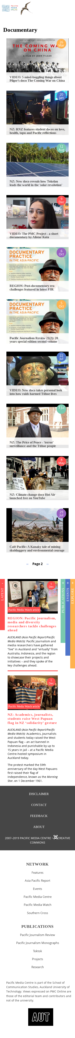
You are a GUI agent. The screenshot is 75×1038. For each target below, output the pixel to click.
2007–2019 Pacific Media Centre (28, 838)
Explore (72, 596)
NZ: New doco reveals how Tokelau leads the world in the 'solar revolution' (36, 183)
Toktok (37, 951)
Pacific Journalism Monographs (37, 943)
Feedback (39, 816)
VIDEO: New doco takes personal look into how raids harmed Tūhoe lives (36, 392)
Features (37, 872)
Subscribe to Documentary (4, 571)
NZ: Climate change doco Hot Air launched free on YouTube (32, 496)
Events (67, 594)
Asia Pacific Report (37, 880)
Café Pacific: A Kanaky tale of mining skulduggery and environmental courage (37, 548)
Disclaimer (39, 794)
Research (37, 967)
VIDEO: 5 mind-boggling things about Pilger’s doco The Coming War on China (37, 78)
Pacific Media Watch (37, 905)
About (39, 827)
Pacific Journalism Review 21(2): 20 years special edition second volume (34, 339)
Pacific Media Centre (38, 897)
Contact (39, 805)
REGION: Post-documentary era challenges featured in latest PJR (32, 287)
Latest (2, 594)
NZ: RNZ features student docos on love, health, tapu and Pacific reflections (37, 131)
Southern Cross (37, 913)
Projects (37, 959)
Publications (63, 600)
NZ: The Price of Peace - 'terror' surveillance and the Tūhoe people (33, 444)
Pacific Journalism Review (37, 935)
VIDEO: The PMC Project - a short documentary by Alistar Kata (34, 235)
